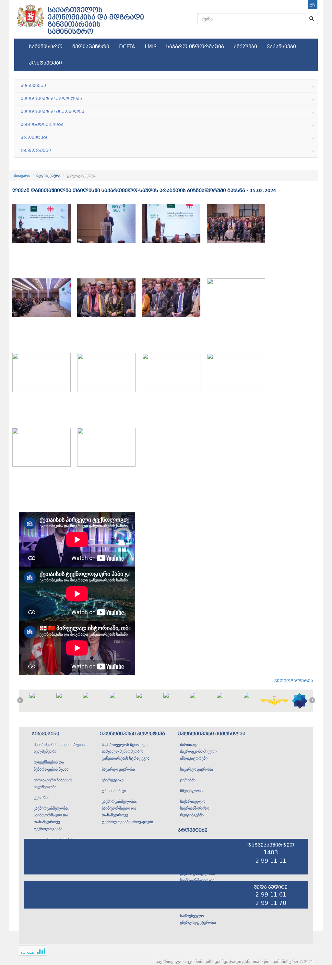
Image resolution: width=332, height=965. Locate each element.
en (312, 4)
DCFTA (127, 47)
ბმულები (245, 47)
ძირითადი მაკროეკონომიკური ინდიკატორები (198, 751)
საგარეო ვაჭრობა (118, 769)
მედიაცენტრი (90, 47)
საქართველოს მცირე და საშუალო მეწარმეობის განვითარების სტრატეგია (125, 751)
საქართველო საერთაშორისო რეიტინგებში (194, 808)
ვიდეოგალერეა (293, 681)
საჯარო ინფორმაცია (195, 47)
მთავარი (22, 175)
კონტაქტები (45, 63)
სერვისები (45, 734)
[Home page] (30, 13)
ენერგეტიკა (113, 780)
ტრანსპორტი (114, 790)
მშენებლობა (191, 790)
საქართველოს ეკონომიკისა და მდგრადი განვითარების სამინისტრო (96, 20)
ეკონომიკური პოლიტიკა (132, 734)
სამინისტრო (46, 47)
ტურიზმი (41, 797)
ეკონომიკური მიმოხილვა (211, 734)
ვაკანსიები (281, 47)
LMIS (151, 47)
